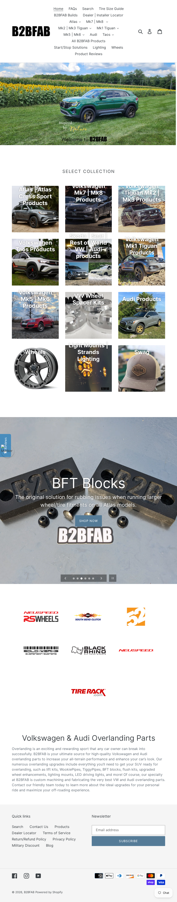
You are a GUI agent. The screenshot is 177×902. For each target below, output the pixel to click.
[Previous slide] (65, 578)
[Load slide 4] (85, 579)
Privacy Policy (64, 839)
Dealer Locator (24, 833)
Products (62, 826)
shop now (88, 520)
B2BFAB (29, 892)
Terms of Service (56, 833)
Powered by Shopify (49, 892)
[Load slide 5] (89, 579)
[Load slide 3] (82, 579)
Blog (49, 845)
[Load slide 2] (78, 579)
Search (17, 826)
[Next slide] (101, 578)
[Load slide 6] (93, 579)
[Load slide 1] (74, 579)
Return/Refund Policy (29, 839)
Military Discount (26, 845)
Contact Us (39, 826)
